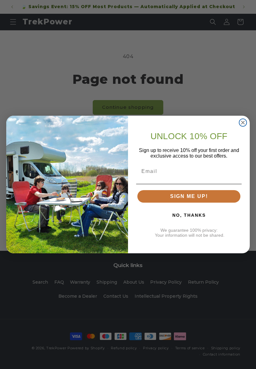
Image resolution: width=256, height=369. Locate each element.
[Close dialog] (243, 122)
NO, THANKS (189, 215)
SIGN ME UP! (189, 196)
